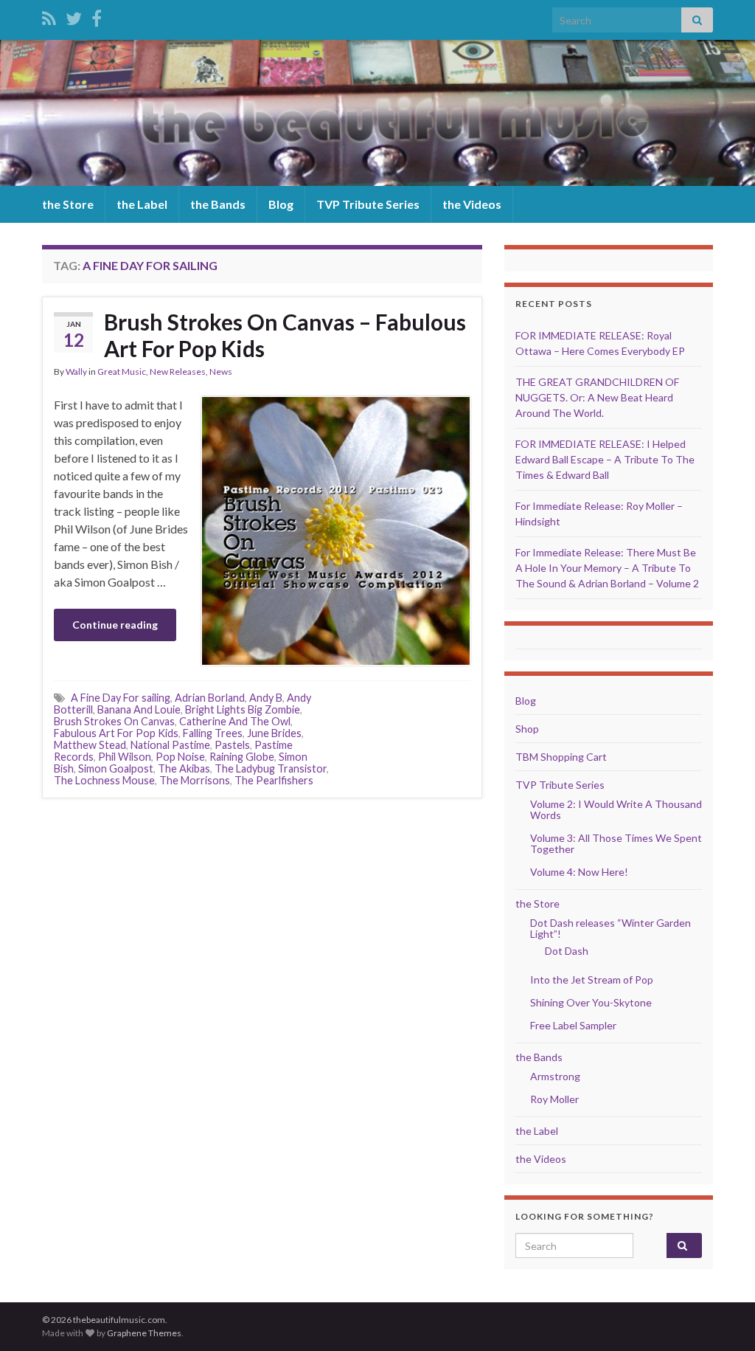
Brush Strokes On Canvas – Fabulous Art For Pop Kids (285, 335)
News (220, 371)
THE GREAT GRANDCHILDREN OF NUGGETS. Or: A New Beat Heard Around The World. (597, 397)
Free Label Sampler (573, 1025)
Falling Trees (213, 733)
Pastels (232, 745)
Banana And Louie (139, 709)
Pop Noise (180, 756)
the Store (68, 204)
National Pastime (170, 745)
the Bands (218, 204)
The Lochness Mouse (104, 780)
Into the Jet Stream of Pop (591, 979)
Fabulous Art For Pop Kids (116, 733)
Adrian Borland (210, 697)
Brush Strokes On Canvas (114, 721)
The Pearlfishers (273, 780)
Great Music (121, 371)
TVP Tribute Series (368, 204)
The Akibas (184, 768)
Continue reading (115, 624)
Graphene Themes (144, 1332)
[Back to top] (721, 1317)
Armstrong (555, 1076)
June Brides (274, 733)
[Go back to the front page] (377, 113)
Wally (76, 371)
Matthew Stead (90, 745)
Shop (527, 728)
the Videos (471, 204)
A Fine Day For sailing (120, 697)
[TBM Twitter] (74, 16)
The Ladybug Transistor (271, 768)
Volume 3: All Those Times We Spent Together (616, 843)
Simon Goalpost (115, 768)
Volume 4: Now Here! (579, 871)
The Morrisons (194, 780)
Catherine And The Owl (234, 721)
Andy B (265, 697)
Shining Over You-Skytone (591, 1002)
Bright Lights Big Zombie (242, 709)
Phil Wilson (124, 756)
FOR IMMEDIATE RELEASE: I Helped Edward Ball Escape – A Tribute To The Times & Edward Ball (605, 459)
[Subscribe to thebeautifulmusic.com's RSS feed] (49, 16)
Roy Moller (554, 1099)
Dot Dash (566, 950)
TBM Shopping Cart (561, 756)
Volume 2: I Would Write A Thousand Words (616, 809)
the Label (141, 204)
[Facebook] (96, 16)
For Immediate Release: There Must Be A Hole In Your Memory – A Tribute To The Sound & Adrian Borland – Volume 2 (607, 568)
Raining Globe (241, 756)
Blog (280, 204)
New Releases (178, 371)
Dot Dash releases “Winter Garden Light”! (610, 928)
